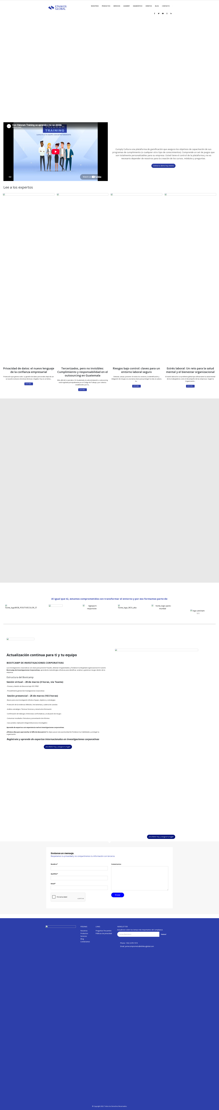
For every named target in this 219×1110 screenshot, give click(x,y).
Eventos (149, 6)
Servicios (116, 6)
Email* (53, 884)
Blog (82, 939)
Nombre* (54, 864)
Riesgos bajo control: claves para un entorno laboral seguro (136, 370)
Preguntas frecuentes (103, 931)
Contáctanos (85, 942)
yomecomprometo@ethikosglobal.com (139, 946)
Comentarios (116, 864)
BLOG (157, 6)
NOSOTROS (95, 6)
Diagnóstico (137, 6)
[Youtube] (162, 13)
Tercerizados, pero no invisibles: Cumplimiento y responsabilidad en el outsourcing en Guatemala (82, 371)
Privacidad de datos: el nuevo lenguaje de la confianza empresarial (28, 370)
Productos (106, 6)
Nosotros (83, 931)
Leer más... (28, 384)
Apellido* (54, 874)
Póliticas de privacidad (104, 933)
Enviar (181, 520)
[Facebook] (154, 13)
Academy (126, 6)
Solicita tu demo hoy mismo (163, 166)
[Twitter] (158, 13)
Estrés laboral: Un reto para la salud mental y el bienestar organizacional (190, 370)
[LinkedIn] (171, 13)
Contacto (165, 6)
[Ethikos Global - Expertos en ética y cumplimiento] (57, 7)
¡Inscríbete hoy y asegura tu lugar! (58, 747)
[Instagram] (167, 13)
